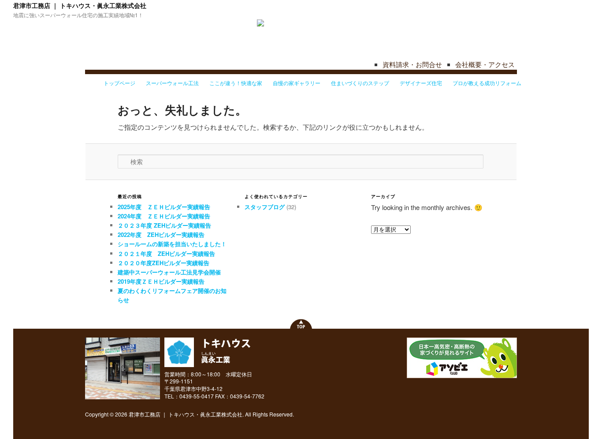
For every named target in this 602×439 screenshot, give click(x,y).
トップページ (119, 82)
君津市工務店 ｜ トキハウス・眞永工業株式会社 (79, 5)
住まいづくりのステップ (360, 82)
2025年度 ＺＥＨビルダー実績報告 (164, 207)
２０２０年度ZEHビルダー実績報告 (163, 263)
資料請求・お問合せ (412, 64)
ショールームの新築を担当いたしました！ (172, 244)
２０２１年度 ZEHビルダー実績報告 (166, 253)
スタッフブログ (265, 207)
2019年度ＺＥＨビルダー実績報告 (161, 281)
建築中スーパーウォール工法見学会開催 (169, 272)
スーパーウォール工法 (172, 82)
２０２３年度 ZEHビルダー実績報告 (164, 225)
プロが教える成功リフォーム (487, 82)
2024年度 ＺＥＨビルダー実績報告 (164, 216)
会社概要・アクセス (485, 64)
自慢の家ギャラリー (296, 82)
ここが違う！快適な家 (235, 82)
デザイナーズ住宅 (421, 82)
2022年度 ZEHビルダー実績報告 (161, 234)
